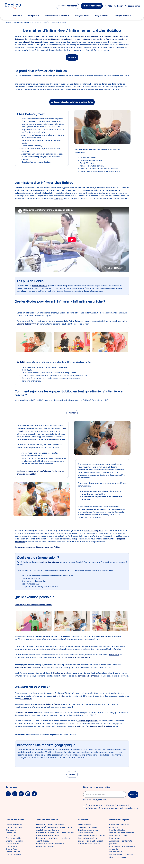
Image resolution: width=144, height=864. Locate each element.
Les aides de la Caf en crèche (91, 841)
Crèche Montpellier (14, 841)
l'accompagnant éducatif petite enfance (88, 39)
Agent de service (44, 841)
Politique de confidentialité (121, 833)
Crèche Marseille (13, 838)
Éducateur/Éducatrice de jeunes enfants (55, 833)
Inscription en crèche (87, 838)
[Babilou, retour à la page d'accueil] (13, 6)
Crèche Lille (11, 833)
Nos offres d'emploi (45, 846)
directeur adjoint (111, 36)
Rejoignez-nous (81, 15)
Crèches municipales (87, 827)
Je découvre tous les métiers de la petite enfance (72, 102)
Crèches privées (85, 833)
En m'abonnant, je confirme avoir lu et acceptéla (112, 806)
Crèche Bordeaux (14, 825)
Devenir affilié (115, 852)
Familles (16, 15)
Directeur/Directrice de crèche (50, 825)
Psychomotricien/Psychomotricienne (53, 838)
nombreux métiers (32, 36)
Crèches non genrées (88, 830)
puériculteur (114, 654)
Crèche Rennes (13, 852)
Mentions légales (117, 830)
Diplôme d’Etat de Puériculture (77, 657)
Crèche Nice (11, 846)
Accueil (8, 22)
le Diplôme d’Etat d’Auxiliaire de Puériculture (93, 726)
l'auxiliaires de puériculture (58, 39)
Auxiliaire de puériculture (87, 721)
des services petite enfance (86, 676)
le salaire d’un (49, 562)
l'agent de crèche (31, 42)
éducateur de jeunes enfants (28, 712)
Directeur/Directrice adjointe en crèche (54, 827)
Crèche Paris (11, 849)
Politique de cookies (118, 835)
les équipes (58, 198)
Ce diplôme (22, 362)
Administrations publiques (56, 15)
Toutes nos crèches (69, 6)
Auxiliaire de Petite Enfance (48, 704)
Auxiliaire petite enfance (47, 835)
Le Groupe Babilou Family (121, 854)
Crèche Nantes (12, 844)
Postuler (72, 413)
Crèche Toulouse (13, 854)
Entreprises (32, 15)
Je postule (72, 57)
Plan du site (114, 838)
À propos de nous (122, 15)
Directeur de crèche (61, 673)
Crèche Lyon (11, 835)
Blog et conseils (101, 15)
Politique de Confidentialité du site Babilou (107, 808)
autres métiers (59, 696)
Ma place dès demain (92, 6)
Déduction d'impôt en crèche (91, 835)
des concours (26, 699)
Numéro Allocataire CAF (89, 844)
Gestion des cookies (118, 857)
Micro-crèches (84, 825)
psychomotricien (39, 39)
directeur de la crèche (91, 36)
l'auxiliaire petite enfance (116, 39)
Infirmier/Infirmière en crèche (50, 844)
